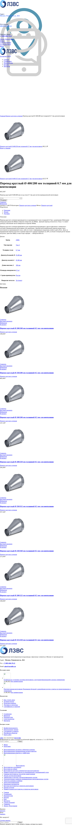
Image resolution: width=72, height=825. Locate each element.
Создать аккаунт (5, 820)
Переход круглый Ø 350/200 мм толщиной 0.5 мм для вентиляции (27, 373)
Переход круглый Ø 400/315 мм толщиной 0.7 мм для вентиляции (21, 178)
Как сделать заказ (9, 700)
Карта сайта (7, 734)
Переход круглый (46, 205)
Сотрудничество (9, 719)
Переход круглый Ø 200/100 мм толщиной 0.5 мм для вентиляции (27, 328)
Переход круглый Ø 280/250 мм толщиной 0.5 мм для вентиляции (27, 462)
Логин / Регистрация (10, 806)
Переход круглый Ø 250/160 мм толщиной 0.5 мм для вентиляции (27, 551)
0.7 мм (18, 250)
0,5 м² (18, 270)
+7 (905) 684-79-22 (6, 36)
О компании (8, 714)
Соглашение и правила (11, 731)
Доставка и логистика (11, 705)
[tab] (38, 210)
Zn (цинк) (19, 280)
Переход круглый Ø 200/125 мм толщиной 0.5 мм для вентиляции (27, 595)
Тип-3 (18, 245)
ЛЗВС (18, 240)
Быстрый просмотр (6, 321)
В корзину (3, 200)
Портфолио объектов (10, 733)
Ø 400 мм (19, 255)
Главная (2, 116)
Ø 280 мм (19, 260)
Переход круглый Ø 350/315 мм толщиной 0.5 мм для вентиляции (27, 506)
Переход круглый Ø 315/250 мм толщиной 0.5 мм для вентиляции (27, 640)
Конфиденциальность (11, 728)
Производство (8, 717)
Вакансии (7, 715)
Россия (18, 275)
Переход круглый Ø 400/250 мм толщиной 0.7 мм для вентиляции (21, 146)
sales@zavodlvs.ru (10, 666)
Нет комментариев (17, 681)
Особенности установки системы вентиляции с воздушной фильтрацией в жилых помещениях (34, 680)
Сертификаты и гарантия (12, 706)
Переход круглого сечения (14, 116)
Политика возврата (10, 703)
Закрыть (2, 811)
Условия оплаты (9, 701)
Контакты (7, 720)
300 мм (18, 265)
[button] (3, 324)
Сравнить (7, 804)
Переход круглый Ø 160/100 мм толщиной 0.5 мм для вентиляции (27, 417)
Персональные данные (11, 729)
